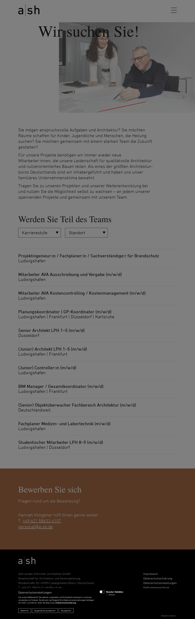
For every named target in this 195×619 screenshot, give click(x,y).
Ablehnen (25, 610)
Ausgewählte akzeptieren (45, 610)
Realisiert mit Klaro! (168, 616)
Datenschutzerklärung (66, 602)
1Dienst (110, 594)
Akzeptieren (66, 610)
